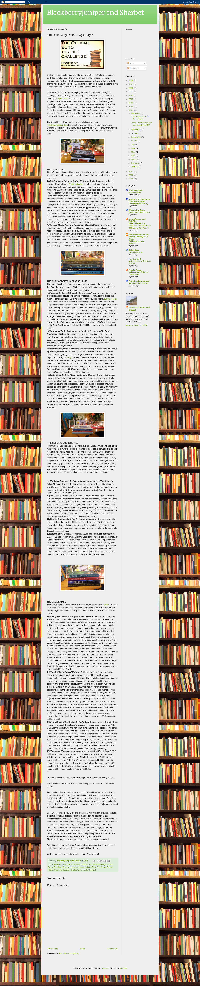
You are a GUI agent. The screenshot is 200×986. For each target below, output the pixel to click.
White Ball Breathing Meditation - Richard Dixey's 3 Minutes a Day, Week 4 (140, 225)
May (133, 152)
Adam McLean (60, 865)
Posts (131, 63)
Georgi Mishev (63, 867)
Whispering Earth (137, 210)
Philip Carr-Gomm (99, 867)
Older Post (112, 949)
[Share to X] (103, 861)
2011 (131, 179)
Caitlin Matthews (73, 865)
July (133, 144)
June (133, 148)
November (136, 130)
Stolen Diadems (135, 193)
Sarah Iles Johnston (62, 870)
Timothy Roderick (89, 870)
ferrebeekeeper (136, 190)
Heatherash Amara (77, 867)
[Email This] (98, 861)
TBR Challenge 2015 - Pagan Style (140, 118)
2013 (131, 171)
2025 (131, 80)
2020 (131, 95)
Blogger (123, 968)
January (135, 167)
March (134, 159)
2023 (131, 84)
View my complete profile (136, 325)
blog (69, 357)
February (135, 163)
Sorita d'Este (76, 870)
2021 (131, 92)
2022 (131, 88)
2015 (131, 106)
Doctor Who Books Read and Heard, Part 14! (141, 124)
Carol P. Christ (86, 865)
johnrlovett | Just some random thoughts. (139, 200)
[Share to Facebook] (106, 861)
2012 (131, 175)
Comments (134, 68)
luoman (105, 968)
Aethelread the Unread (139, 281)
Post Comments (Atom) (69, 953)
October (135, 133)
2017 (131, 99)
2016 (131, 103)
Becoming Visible (135, 252)
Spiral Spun (63, 98)
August (134, 141)
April (133, 156)
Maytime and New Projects (139, 212)
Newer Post (53, 949)
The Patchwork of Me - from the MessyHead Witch (139, 236)
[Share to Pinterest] (108, 861)
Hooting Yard (135, 259)
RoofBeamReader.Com (57, 125)
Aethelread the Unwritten (138, 283)
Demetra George (99, 865)
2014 (131, 110)
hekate (88, 867)
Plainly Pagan (135, 270)
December (136, 113)
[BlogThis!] (101, 861)
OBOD (107, 604)
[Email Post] (94, 861)
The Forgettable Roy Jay (138, 204)
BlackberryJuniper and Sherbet (95, 12)
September (136, 137)
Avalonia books (76, 184)
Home (82, 949)
